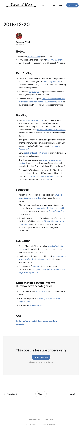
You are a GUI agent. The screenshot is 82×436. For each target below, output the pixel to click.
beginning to (34, 91)
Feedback (49, 419)
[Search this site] (54, 5)
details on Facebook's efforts (36, 153)
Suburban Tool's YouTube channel (51, 129)
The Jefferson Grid (56, 211)
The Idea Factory (34, 57)
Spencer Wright (23, 42)
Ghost (53, 424)
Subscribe (72, 5)
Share (41, 394)
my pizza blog (41, 291)
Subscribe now (41, 357)
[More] (43, 5)
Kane (49, 179)
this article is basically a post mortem (45, 176)
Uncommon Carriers (54, 60)
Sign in (61, 5)
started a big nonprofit (51, 81)
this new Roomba (35, 305)
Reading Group (35, 419)
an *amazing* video (36, 120)
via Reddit (36, 266)
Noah (25, 120)
